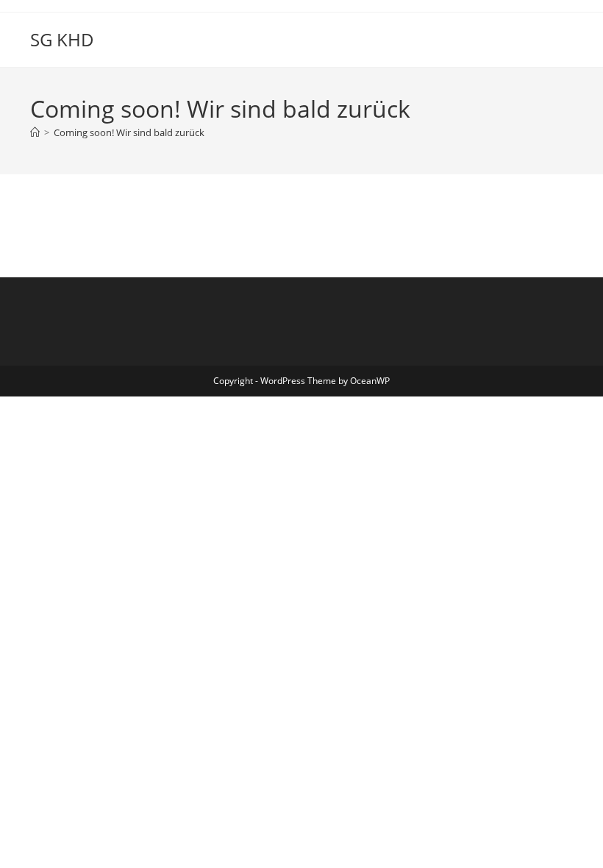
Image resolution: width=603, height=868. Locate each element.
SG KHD (62, 39)
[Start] (35, 132)
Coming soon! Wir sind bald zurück (129, 132)
